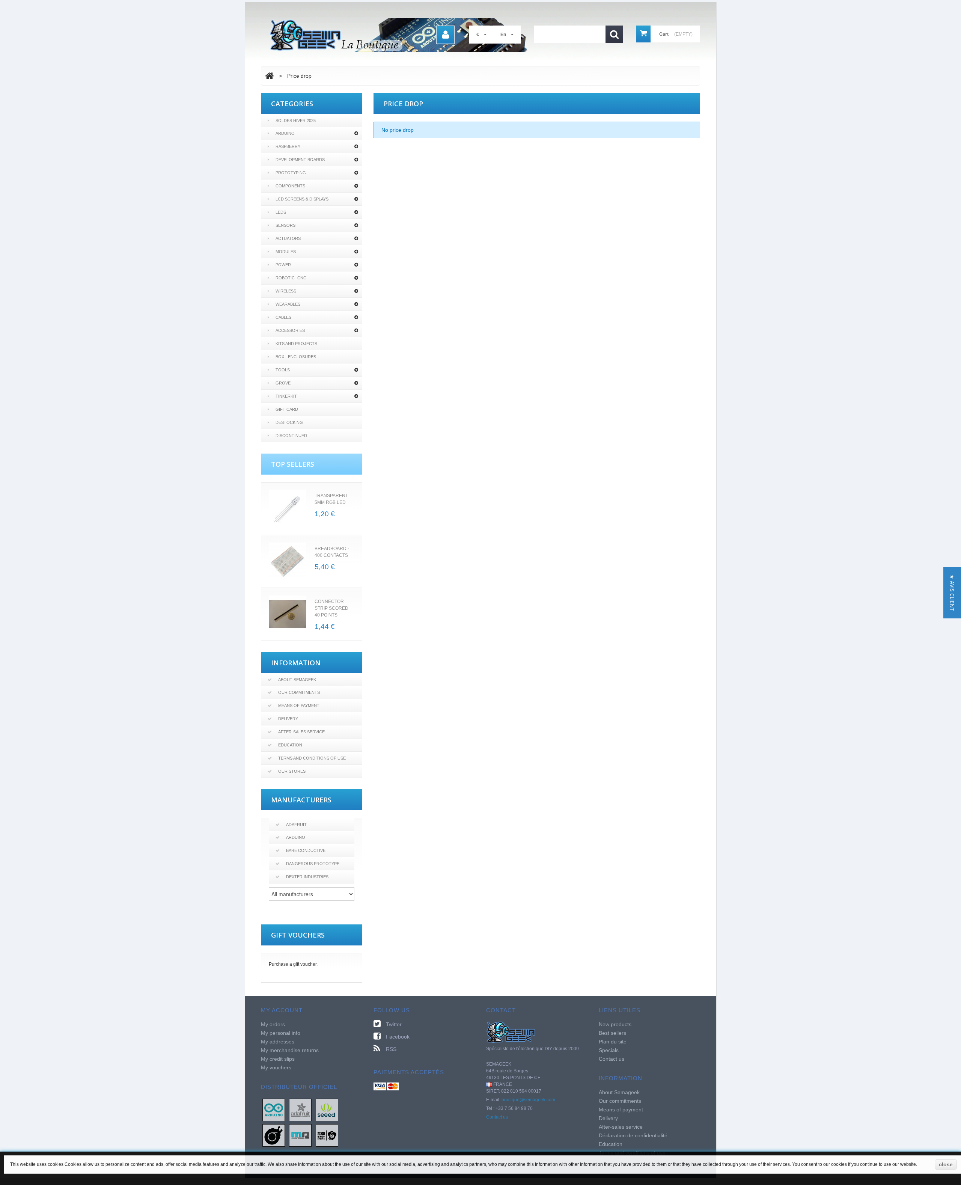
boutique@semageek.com (528, 1099)
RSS (391, 1049)
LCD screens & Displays (302, 199)
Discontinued (291, 435)
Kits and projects (296, 343)
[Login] (445, 35)
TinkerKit (286, 396)
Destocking (289, 422)
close (946, 1164)
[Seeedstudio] (327, 1109)
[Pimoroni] (327, 1135)
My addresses (277, 1042)
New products (615, 1024)
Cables (283, 317)
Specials (609, 1050)
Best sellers (612, 1033)
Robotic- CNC (291, 278)
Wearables (288, 304)
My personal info (280, 1033)
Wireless (286, 291)
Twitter (394, 1024)
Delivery (288, 718)
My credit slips (278, 1059)
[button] (952, 592)
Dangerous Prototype (312, 863)
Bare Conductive (305, 850)
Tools (283, 370)
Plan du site (613, 1042)
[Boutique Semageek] (401, 35)
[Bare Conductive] (273, 1135)
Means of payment (298, 705)
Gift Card (287, 409)
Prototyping (291, 172)
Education (290, 745)
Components (290, 186)
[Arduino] (273, 1109)
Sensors (285, 225)
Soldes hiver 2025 (296, 120)
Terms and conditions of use (312, 758)
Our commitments (299, 692)
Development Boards (300, 159)
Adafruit (296, 824)
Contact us (497, 1117)
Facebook (398, 1037)
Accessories (290, 330)
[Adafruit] (300, 1109)
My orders (273, 1024)
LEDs (281, 212)
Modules (286, 251)
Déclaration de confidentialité (633, 1135)
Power (283, 264)
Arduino (285, 133)
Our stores (292, 771)
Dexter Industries (307, 876)
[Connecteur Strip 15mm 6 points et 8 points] (287, 614)
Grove (283, 383)
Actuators (288, 238)
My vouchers (276, 1067)
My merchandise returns (290, 1050)
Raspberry (288, 146)
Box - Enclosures (296, 356)
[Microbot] (300, 1135)
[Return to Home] (269, 76)
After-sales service (301, 732)
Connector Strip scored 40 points (331, 608)
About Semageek (297, 679)
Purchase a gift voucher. (293, 964)
